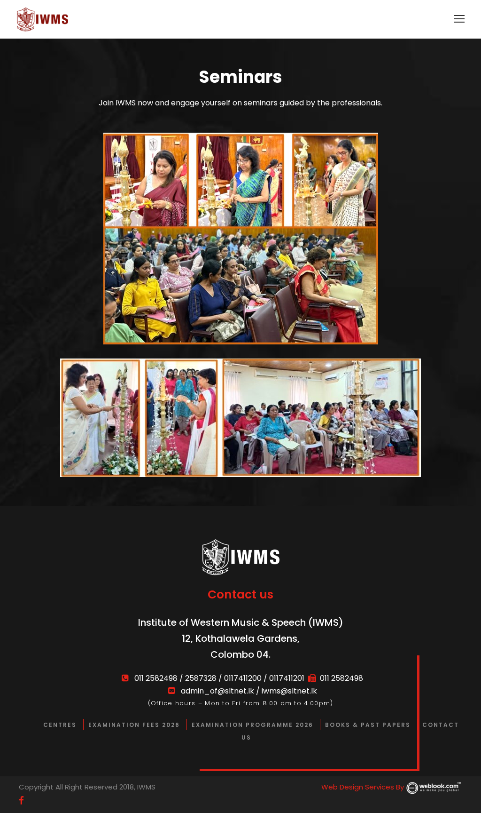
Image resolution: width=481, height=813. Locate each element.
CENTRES (60, 725)
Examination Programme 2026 (252, 725)
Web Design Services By (363, 787)
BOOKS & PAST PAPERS (368, 725)
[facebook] (21, 800)
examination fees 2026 (134, 725)
